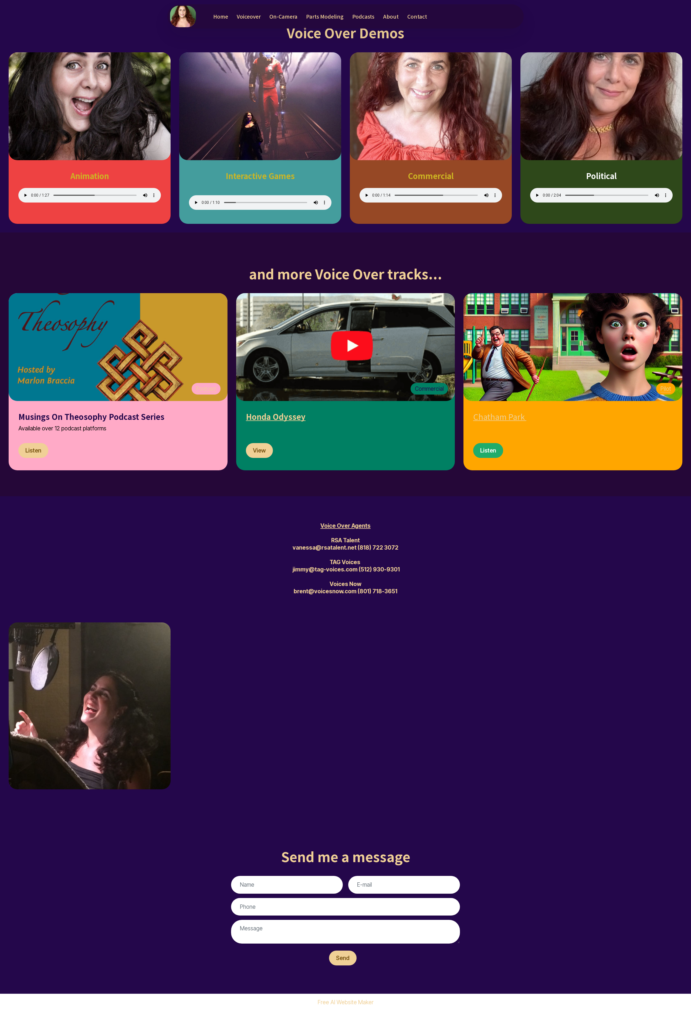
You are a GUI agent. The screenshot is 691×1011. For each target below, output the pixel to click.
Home (220, 16)
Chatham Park (499, 416)
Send (343, 958)
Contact (417, 16)
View (259, 450)
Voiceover (249, 16)
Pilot (665, 388)
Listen (33, 450)
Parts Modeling (325, 16)
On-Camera (283, 16)
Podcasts (363, 16)
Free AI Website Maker (346, 1002)
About (391, 16)
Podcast (206, 388)
